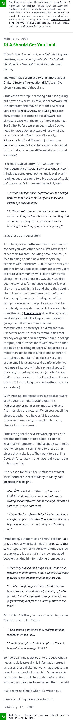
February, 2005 (16, 38)
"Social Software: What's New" (47, 169)
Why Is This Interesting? (35, 23)
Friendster (10, 140)
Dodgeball (51, 111)
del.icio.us (10, 145)
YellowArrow (29, 111)
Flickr (7, 410)
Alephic (31, 6)
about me (51, 12)
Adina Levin (11, 169)
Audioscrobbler (14, 406)
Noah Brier (60, 2)
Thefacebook (32, 313)
